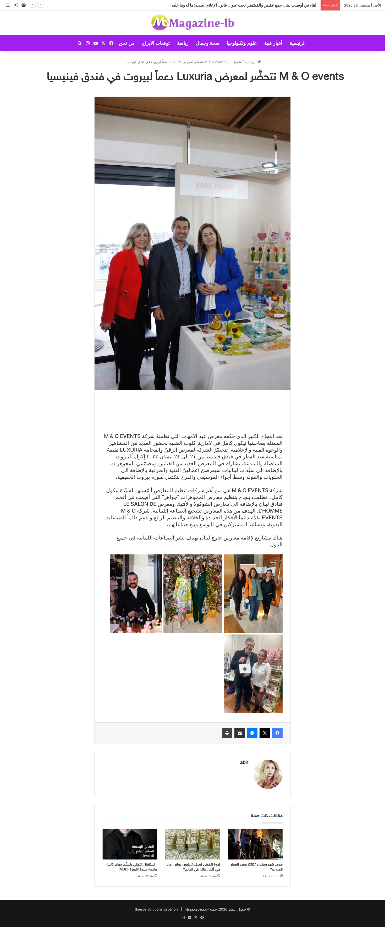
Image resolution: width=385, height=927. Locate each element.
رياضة (183, 43)
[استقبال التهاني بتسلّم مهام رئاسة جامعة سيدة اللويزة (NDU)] (129, 844)
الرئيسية (298, 43)
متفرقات (235, 62)
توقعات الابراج (156, 43)
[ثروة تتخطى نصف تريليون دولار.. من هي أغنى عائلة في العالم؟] (192, 844)
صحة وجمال (207, 43)
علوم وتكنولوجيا (242, 43)
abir (244, 763)
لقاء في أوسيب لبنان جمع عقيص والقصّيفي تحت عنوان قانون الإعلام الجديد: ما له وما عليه (245, 5)
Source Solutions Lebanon (156, 909)
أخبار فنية (273, 43)
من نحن (127, 43)
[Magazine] (192, 23)
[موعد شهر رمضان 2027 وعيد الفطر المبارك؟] (255, 844)
